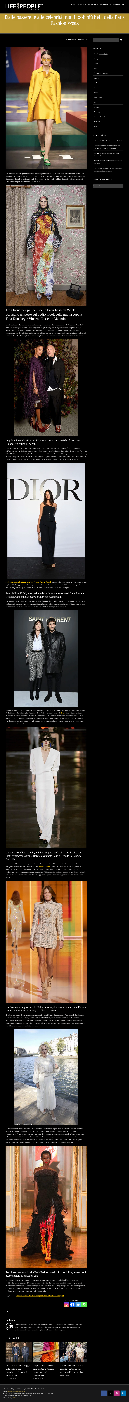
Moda (7, 1311)
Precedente (72, 39)
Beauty (96, 59)
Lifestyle (96, 78)
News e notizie (98, 97)
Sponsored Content (99, 117)
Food (95, 68)
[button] (123, 4)
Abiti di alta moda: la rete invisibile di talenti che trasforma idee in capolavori (72, 1368)
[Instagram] (66, 1304)
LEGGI (14, 1398)
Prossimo (81, 39)
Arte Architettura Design (101, 54)
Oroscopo (96, 107)
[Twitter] (78, 1304)
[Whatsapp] (84, 1304)
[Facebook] (72, 1304)
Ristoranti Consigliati (102, 73)
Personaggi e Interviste (100, 112)
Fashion (96, 64)
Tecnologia (97, 122)
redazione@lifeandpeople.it (16, 1391)
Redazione (11, 1319)
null (95, 102)
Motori (96, 88)
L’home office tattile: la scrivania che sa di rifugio (108, 141)
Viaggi (96, 126)
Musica (96, 93)
